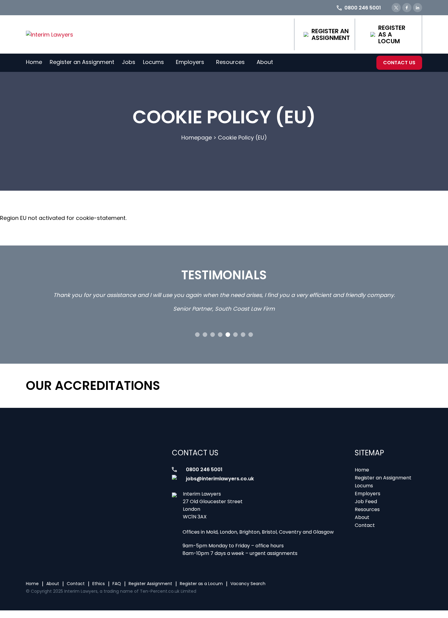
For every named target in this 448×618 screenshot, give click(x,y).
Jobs (128, 62)
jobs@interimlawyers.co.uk (220, 478)
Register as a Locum (391, 34)
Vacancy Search (247, 584)
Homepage (196, 137)
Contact (365, 525)
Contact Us (399, 62)
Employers (190, 62)
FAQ (116, 584)
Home (34, 62)
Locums (153, 62)
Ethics (98, 584)
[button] (197, 334)
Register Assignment (150, 584)
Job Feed (366, 501)
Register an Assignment (330, 34)
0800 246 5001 (204, 469)
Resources (230, 62)
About (265, 62)
